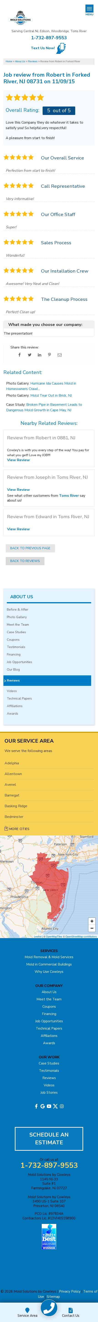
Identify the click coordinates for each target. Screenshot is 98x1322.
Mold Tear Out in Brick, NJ (51, 395)
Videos (12, 691)
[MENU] (89, 9)
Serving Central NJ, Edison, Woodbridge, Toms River (49, 31)
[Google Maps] (42, 1106)
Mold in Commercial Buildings (49, 964)
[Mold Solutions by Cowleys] (49, 1308)
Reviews (13, 681)
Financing (14, 655)
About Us (21, 597)
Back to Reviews (25, 561)
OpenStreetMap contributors (81, 936)
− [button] (91, 928)
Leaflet (37, 936)
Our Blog (13, 670)
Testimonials (16, 647)
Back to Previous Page (30, 548)
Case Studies (16, 632)
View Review (18, 460)
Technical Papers (19, 699)
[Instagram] (61, 1106)
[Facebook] (36, 1106)
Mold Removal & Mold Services (49, 957)
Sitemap (53, 1296)
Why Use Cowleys (49, 971)
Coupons (13, 640)
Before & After (17, 610)
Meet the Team (18, 625)
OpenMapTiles (54, 936)
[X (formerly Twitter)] (55, 1106)
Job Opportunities (19, 662)
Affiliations (15, 706)
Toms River (69, 495)
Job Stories (49, 1092)
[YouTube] (49, 1106)
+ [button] (91, 921)
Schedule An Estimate (49, 1138)
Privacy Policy (69, 1291)
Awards (12, 714)
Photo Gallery (17, 617)
